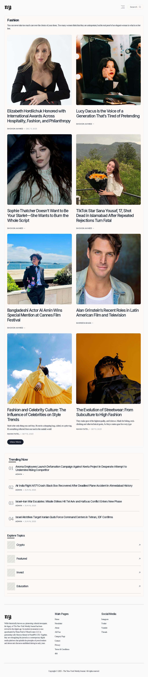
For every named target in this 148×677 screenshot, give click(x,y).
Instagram (104, 619)
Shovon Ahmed (15, 129)
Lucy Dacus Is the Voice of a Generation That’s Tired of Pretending (107, 113)
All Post (57, 632)
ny (7, 6)
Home (57, 619)
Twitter (103, 623)
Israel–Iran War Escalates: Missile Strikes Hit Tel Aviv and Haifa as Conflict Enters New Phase (68, 501)
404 (56, 653)
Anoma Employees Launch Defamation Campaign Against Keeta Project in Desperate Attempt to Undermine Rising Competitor (71, 468)
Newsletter (58, 623)
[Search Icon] (135, 7)
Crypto (20, 545)
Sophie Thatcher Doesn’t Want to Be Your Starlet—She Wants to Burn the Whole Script (38, 215)
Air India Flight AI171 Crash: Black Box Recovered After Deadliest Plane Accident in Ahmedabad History (73, 485)
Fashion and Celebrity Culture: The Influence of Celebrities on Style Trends (36, 414)
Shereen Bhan (83, 323)
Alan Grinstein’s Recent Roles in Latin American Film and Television (107, 313)
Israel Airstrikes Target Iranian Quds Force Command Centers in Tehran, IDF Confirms (64, 517)
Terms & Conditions (62, 649)
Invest (20, 572)
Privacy (57, 645)
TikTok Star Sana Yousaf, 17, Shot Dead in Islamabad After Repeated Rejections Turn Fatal (105, 215)
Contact (57, 641)
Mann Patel (13, 434)
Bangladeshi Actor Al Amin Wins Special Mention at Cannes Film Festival (35, 315)
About (57, 628)
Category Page (60, 636)
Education (22, 586)
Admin (18, 474)
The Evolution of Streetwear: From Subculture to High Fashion (105, 412)
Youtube (104, 628)
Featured (21, 558)
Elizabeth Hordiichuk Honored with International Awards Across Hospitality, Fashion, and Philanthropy (38, 116)
